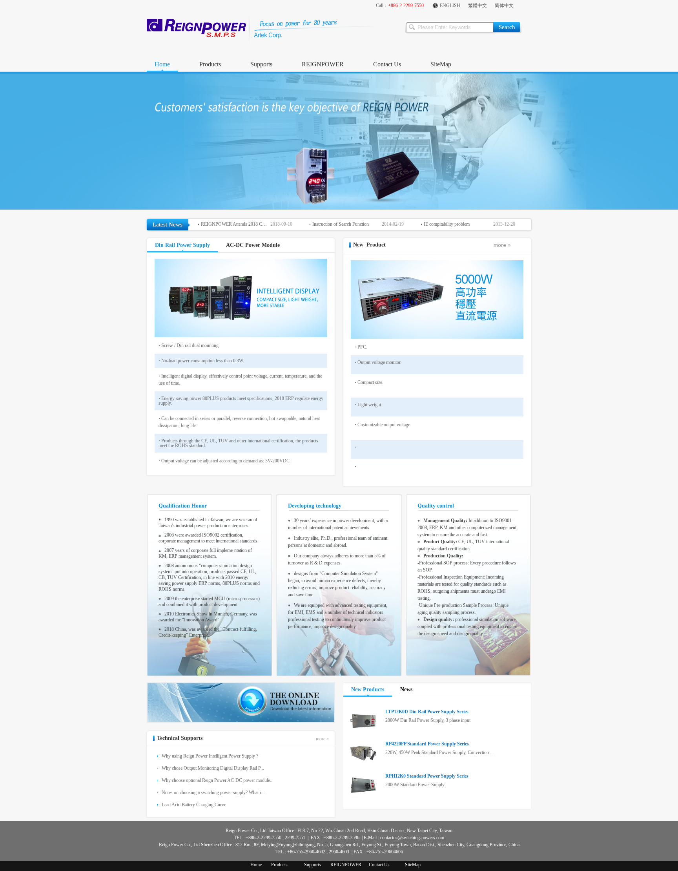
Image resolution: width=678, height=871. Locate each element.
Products (210, 64)
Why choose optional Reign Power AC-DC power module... (217, 780)
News (406, 689)
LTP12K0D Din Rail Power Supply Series (426, 711)
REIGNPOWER (323, 64)
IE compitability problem (447, 224)
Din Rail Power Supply (182, 245)
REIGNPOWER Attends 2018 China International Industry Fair (234, 224)
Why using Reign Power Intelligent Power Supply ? (210, 756)
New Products (367, 689)
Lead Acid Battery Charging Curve (194, 804)
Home (162, 64)
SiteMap (440, 64)
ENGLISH (450, 5)
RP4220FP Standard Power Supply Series (427, 744)
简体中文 (504, 5)
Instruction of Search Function (340, 224)
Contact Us (387, 64)
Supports (261, 64)
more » (322, 738)
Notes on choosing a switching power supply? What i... (213, 792)
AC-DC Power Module (253, 245)
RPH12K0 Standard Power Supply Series (426, 776)
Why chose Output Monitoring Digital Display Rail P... (213, 768)
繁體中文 (477, 5)
